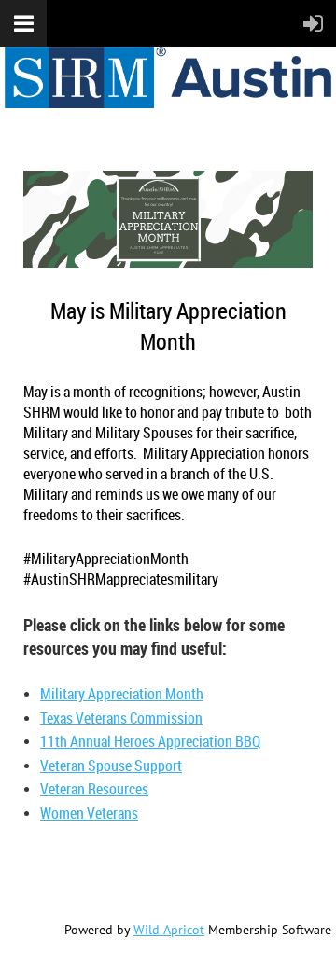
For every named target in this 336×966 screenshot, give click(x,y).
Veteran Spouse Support (111, 765)
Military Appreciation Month (121, 693)
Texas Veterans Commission (121, 718)
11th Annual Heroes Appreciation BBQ (150, 741)
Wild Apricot (168, 929)
